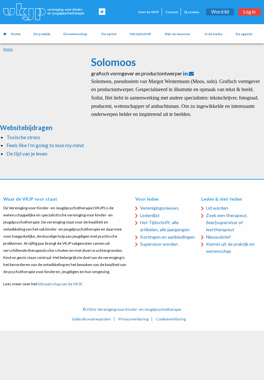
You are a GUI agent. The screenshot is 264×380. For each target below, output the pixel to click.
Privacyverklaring (133, 319)
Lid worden (217, 208)
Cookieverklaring (171, 319)
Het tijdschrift (140, 34)
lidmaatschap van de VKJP (60, 283)
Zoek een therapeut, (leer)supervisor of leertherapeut (227, 223)
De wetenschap (75, 34)
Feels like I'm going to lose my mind (45, 145)
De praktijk (41, 34)
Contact (171, 12)
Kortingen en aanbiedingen (167, 237)
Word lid (220, 11)
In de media (213, 34)
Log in (249, 11)
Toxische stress (23, 137)
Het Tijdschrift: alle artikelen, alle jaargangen (165, 226)
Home (16, 34)
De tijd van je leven (26, 153)
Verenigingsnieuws (159, 208)
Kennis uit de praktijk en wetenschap (230, 247)
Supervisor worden (159, 244)
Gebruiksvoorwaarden (91, 319)
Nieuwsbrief (218, 237)
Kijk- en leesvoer (177, 34)
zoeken (193, 12)
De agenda (244, 34)
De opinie (109, 34)
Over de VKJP (148, 12)
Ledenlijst (150, 215)
